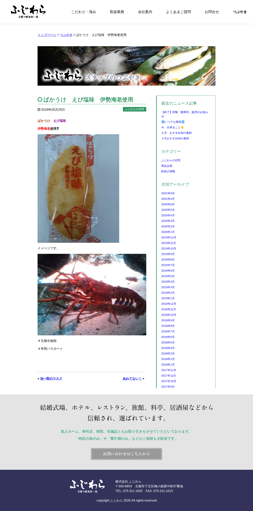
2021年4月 (168, 198)
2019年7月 (168, 265)
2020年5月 (168, 209)
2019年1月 (168, 298)
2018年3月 (168, 353)
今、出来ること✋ (172, 127)
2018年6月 (168, 336)
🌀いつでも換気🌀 (173, 121)
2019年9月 (168, 254)
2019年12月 (168, 237)
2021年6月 (168, 193)
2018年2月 (168, 359)
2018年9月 (168, 320)
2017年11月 (168, 375)
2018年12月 (168, 303)
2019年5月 (168, 276)
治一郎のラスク (51, 378)
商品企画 (166, 165)
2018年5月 (168, 342)
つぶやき (240, 12)
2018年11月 (168, 309)
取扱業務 (117, 12)
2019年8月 (168, 259)
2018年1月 (168, 364)
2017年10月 (168, 381)
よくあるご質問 (178, 12)
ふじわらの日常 (171, 160)
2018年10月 (168, 314)
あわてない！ (132, 378)
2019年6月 (168, 270)
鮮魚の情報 (168, 171)
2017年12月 (168, 370)
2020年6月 (168, 204)
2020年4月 (168, 215)
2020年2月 (168, 226)
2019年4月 (168, 281)
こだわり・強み (83, 12)
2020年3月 (168, 220)
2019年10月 (168, 248)
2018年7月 (168, 331)
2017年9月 (168, 386)
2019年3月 (168, 287)
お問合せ (212, 12)
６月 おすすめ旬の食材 (176, 132)
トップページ (47, 35)
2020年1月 (168, 231)
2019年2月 (168, 292)
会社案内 (145, 12)
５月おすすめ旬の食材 (175, 138)
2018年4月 (168, 348)
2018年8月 (168, 325)
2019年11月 (168, 243)
